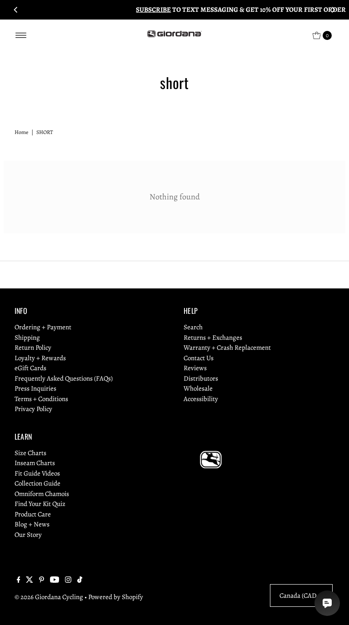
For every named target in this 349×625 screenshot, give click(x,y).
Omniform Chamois (42, 493)
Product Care (33, 514)
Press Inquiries (35, 388)
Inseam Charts (35, 462)
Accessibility (201, 398)
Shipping (27, 337)
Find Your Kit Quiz (40, 503)
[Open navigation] (21, 35)
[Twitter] (29, 580)
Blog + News (32, 524)
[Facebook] (18, 580)
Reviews (195, 367)
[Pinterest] (41, 580)
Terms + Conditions (41, 398)
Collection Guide (37, 483)
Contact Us (199, 357)
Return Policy (33, 347)
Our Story (28, 534)
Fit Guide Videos (37, 473)
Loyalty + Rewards (40, 357)
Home (21, 132)
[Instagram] (68, 580)
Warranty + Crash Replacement (227, 347)
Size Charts (30, 452)
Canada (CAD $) (301, 595)
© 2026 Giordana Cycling (49, 596)
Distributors (201, 378)
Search (193, 327)
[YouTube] (54, 580)
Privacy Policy (33, 408)
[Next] (333, 9)
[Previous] (16, 9)
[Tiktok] (79, 580)
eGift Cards (30, 367)
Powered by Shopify (115, 596)
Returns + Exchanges (213, 337)
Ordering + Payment (43, 327)
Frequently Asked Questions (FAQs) (64, 378)
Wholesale (198, 388)
